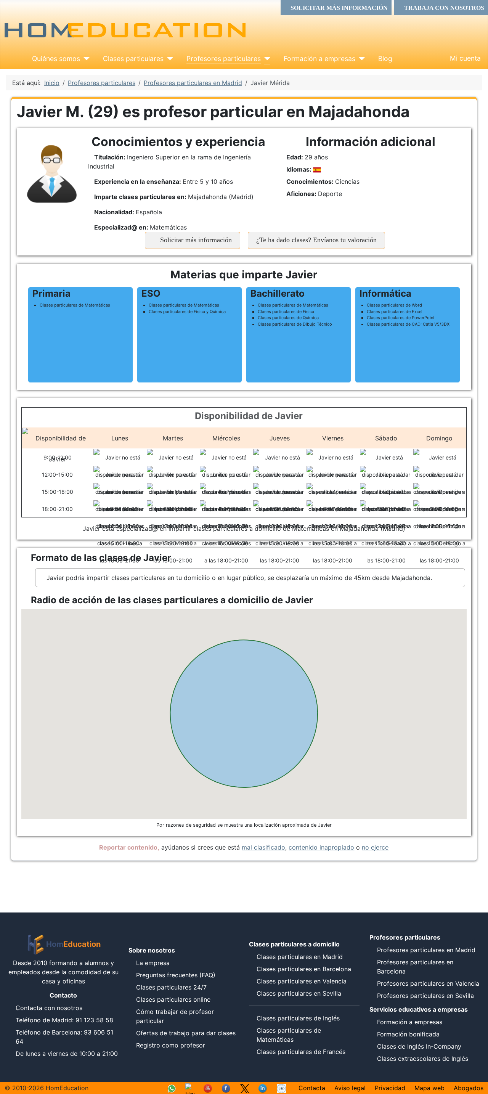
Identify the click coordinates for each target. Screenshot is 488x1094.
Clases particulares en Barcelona (304, 969)
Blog (385, 59)
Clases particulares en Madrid (300, 957)
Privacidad (390, 1088)
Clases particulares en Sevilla (299, 993)
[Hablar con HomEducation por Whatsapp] (171, 1087)
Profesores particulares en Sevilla (425, 995)
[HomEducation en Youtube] (208, 1087)
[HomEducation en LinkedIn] (263, 1087)
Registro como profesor (170, 1045)
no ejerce (375, 847)
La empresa (153, 963)
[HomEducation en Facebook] (226, 1087)
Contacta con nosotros (49, 1008)
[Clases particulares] (168, 58)
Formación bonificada (408, 1034)
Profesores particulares (223, 59)
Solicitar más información (195, 240)
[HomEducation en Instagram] (189, 1087)
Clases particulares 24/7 (171, 987)
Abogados (468, 1088)
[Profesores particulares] (265, 58)
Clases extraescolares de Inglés (422, 1058)
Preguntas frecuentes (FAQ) (175, 975)
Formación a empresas (319, 59)
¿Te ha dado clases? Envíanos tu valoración (316, 240)
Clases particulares (133, 59)
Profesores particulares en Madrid (426, 950)
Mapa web (429, 1088)
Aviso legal (350, 1088)
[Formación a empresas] (360, 58)
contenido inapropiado (321, 847)
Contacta (312, 1088)
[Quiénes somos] (85, 58)
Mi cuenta (465, 58)
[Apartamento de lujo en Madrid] (281, 1087)
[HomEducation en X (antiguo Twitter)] (244, 1087)
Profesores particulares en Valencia (428, 983)
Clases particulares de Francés (301, 1051)
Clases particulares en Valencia (302, 981)
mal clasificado (263, 847)
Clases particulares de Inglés (298, 1018)
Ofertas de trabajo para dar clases (186, 1033)
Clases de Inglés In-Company (419, 1046)
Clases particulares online (173, 999)
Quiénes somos (56, 59)
